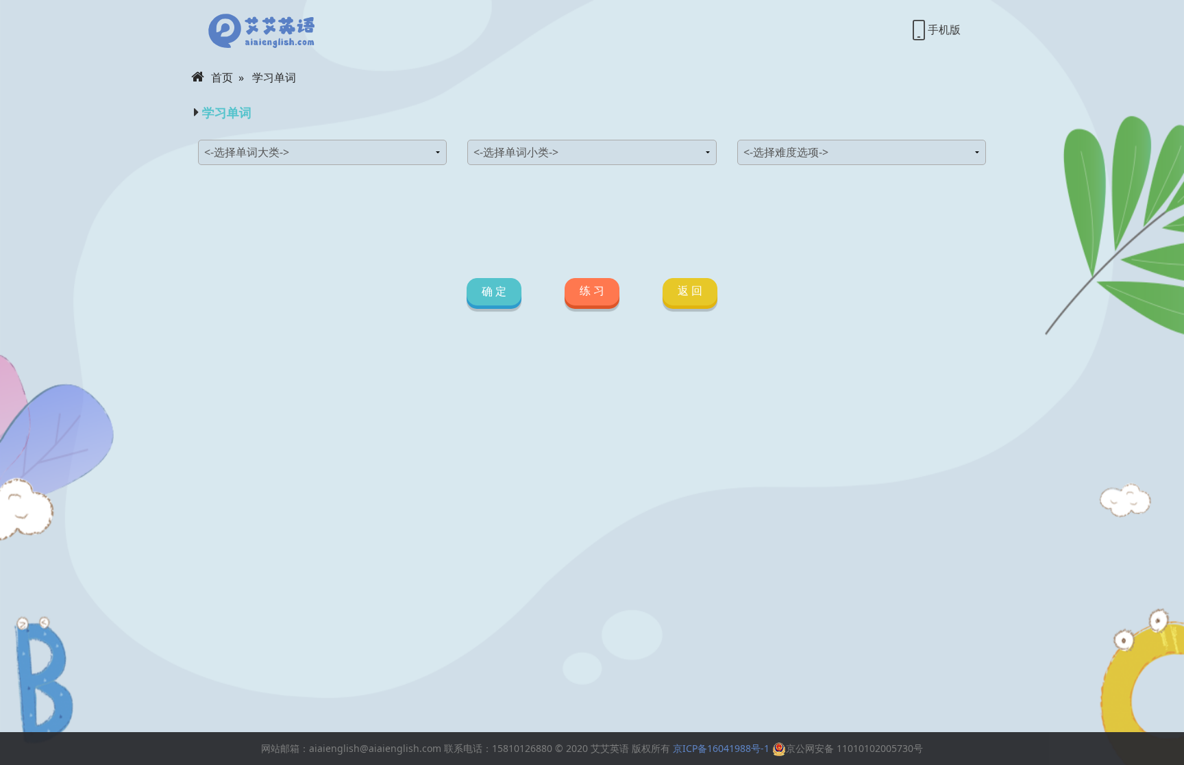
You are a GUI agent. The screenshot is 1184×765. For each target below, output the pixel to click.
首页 (222, 77)
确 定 (494, 291)
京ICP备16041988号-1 (721, 748)
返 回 (690, 290)
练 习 (592, 290)
